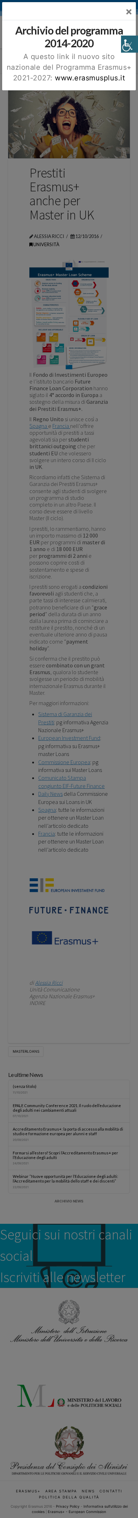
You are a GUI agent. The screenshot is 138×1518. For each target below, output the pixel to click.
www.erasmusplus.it (90, 78)
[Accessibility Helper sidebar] (129, 44)
